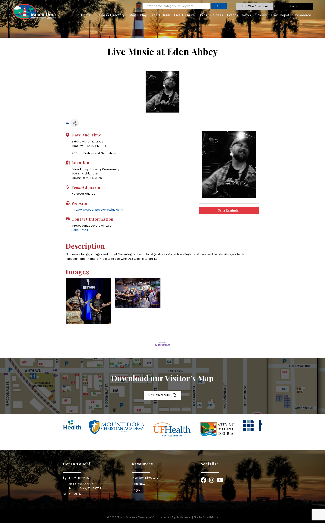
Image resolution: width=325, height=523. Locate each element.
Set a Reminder (229, 210)
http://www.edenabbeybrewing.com (97, 209)
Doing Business (211, 15)
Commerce (302, 15)
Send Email (79, 230)
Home (85, 15)
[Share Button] (74, 123)
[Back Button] (67, 124)
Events (232, 15)
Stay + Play (137, 15)
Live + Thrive (184, 15)
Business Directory (109, 15)
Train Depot (280, 15)
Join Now (138, 484)
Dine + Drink (160, 15)
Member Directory (145, 477)
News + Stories (254, 15)
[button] (254, 6)
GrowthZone (210, 517)
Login (136, 490)
